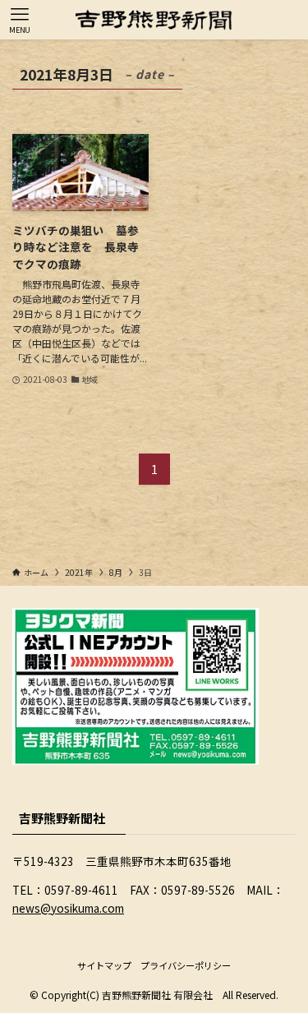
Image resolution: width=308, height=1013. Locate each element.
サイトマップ (104, 965)
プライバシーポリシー (185, 965)
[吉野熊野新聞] (154, 19)
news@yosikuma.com (68, 908)
